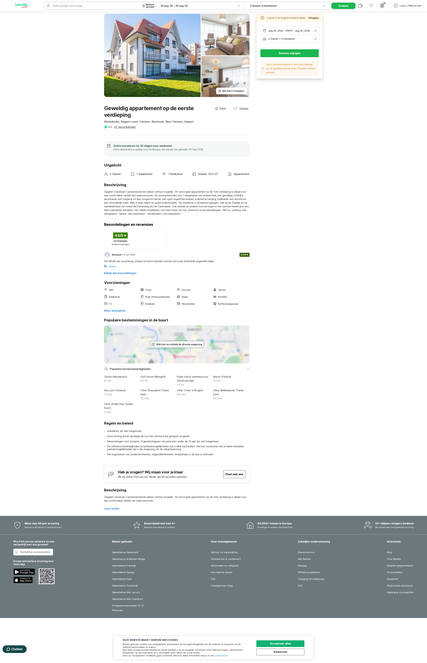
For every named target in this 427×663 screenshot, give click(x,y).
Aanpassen (280, 651)
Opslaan (244, 108)
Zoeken (343, 5)
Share (222, 108)
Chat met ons (234, 474)
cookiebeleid (221, 655)
